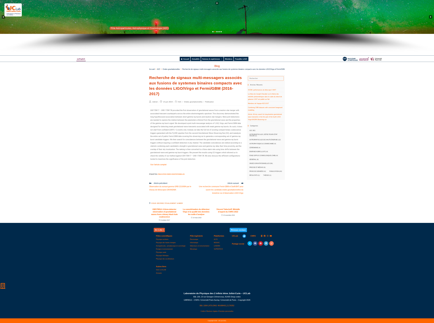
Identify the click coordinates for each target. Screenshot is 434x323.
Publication (209, 102)
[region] (217, 26)
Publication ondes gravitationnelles (171, 174)
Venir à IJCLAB (161, 270)
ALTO (216, 239)
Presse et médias (257, 167)
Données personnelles (226, 311)
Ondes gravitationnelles (193, 102)
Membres (228, 59)
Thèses (267, 175)
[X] (261, 236)
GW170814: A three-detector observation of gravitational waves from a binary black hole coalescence (164, 213)
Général (253, 159)
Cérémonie (254, 147)
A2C (179, 102)
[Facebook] (264, 236)
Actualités (196, 59)
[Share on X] (250, 243)
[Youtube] (271, 236)
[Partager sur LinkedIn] (266, 243)
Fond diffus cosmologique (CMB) (263, 155)
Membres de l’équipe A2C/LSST (258, 103)
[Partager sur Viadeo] (271, 243)
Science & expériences (211, 59)
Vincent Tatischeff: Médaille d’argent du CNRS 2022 (228, 210)
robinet (155, 102)
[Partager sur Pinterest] (260, 243)
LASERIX (217, 246)
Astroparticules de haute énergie (265, 140)
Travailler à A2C (241, 59)
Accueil (186, 59)
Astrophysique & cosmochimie (262, 143)
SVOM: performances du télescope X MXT (262, 90)
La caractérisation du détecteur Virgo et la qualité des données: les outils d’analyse (196, 211)
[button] (217, 3)
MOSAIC (217, 242)
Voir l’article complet (158, 165)
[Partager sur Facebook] (255, 243)
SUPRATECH (218, 249)
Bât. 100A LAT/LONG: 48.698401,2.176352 (217, 306)
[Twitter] (244, 236)
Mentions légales (212, 311)
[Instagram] (267, 236)
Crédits (203, 311)
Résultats (254, 175)
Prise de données (257, 171)
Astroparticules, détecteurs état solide (263, 135)
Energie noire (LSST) (258, 151)
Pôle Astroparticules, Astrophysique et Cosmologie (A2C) (139, 28)
